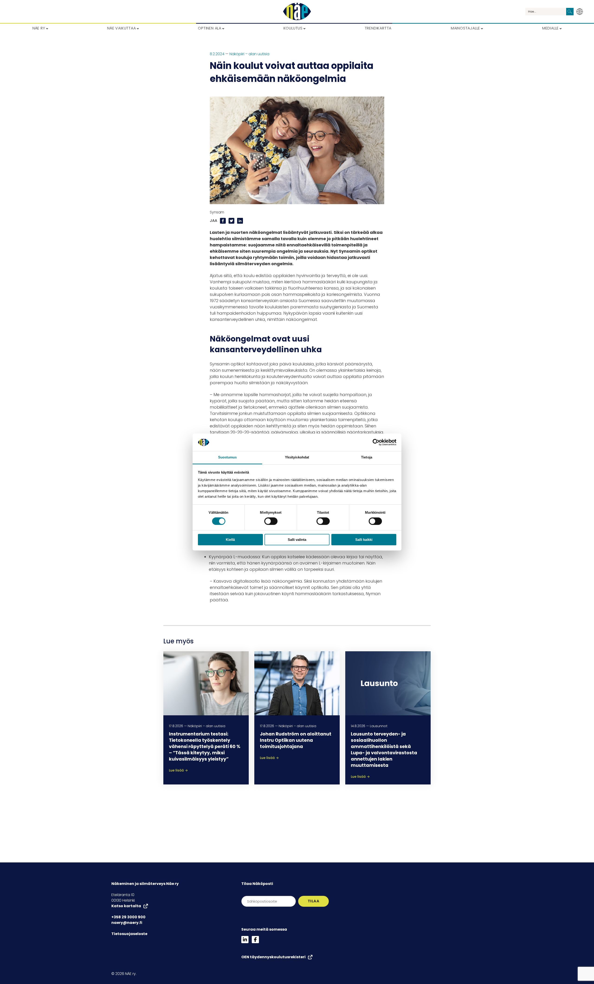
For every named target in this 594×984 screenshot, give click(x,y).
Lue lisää (178, 770)
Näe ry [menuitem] (38, 28)
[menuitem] (581, 12)
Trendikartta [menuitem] (378, 28)
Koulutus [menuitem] (293, 28)
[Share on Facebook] (223, 220)
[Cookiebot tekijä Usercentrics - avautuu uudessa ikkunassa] (376, 442)
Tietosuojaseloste (129, 933)
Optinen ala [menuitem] (209, 28)
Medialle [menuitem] (550, 28)
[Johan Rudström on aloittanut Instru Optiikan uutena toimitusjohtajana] (297, 683)
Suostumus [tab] (227, 457)
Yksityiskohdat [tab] (297, 457)
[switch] (271, 521)
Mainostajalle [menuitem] (465, 28)
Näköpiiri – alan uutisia (249, 54)
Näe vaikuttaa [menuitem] (121, 28)
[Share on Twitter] (232, 220)
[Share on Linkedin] (240, 220)
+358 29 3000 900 (128, 917)
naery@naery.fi (126, 922)
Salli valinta (297, 540)
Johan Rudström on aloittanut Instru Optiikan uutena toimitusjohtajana (295, 740)
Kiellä (230, 540)
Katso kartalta (126, 906)
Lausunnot (378, 726)
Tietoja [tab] (366, 457)
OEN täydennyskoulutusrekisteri (273, 957)
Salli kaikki (363, 540)
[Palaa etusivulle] (297, 11)
